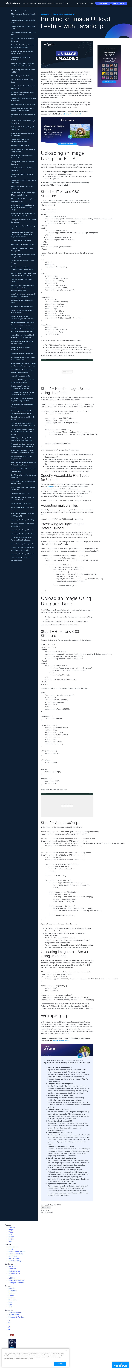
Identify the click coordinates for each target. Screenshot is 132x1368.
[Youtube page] (9, 1330)
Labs (10, 1304)
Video (11, 1232)
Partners (59, 3)
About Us (12, 1288)
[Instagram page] (9, 1327)
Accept (60, 1363)
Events (11, 1295)
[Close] (66, 1350)
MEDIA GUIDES (46, 14)
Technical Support (15, 1312)
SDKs (10, 1276)
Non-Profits (13, 1256)
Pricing (66, 3)
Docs (86, 3)
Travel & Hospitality (16, 1254)
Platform (26, 3)
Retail (11, 1249)
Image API (12, 1266)
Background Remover (16, 1280)
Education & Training (16, 1317)
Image (11, 1230)
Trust (10, 1307)
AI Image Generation (16, 1283)
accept (50, 487)
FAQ (10, 1241)
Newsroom (12, 1300)
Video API (12, 1269)
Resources (51, 3)
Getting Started (14, 1271)
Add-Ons (12, 1278)
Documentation (14, 1273)
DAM (10, 1234)
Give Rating (46, 1207)
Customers (13, 1291)
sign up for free (119, 3)
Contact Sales (14, 1315)
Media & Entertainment (17, 1251)
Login (91, 3)
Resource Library (15, 1261)
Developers (42, 3)
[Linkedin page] (9, 1323)
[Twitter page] (9, 1320)
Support (82, 3)
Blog (10, 1302)
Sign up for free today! (72, 114)
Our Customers (14, 1258)
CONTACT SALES (103, 3)
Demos (11, 1237)
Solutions (33, 3)
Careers (11, 1297)
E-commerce (13, 1247)
